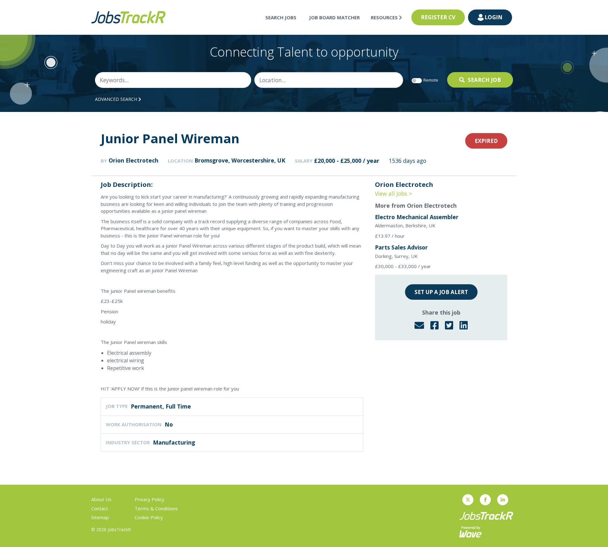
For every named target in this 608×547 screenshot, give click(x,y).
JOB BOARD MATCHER (334, 17)
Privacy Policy (149, 499)
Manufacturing (174, 442)
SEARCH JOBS (280, 17)
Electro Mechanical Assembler (417, 217)
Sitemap (100, 517)
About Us (101, 499)
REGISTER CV (438, 17)
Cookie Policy (149, 517)
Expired (486, 140)
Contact (99, 508)
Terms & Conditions (156, 508)
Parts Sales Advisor (401, 247)
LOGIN (493, 17)
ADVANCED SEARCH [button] (116, 99)
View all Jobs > (393, 193)
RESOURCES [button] (385, 17)
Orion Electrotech (133, 160)
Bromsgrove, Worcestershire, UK (239, 160)
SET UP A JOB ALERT (441, 292)
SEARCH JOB (484, 79)
